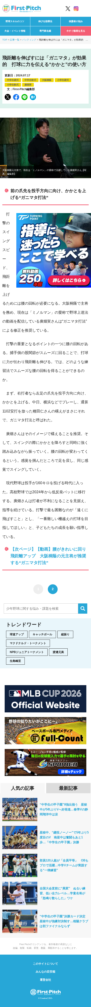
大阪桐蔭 (46, 80)
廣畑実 (28, 84)
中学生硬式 (13, 80)
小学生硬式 (63, 80)
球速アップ (17, 634)
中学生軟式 (30, 80)
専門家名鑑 (45, 31)
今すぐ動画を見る (75, 31)
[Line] (24, 97)
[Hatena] (33, 97)
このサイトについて (45, 963)
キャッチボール (42, 634)
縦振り (65, 634)
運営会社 (45, 979)
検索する (82, 608)
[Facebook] (16, 97)
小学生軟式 (13, 84)
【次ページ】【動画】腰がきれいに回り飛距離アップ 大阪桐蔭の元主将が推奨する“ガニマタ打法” (48, 556)
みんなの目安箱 (45, 971)
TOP (4, 39)
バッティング (29, 39)
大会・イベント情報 (14, 31)
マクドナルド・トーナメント (28, 643)
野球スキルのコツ (15, 21)
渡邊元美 (58, 652)
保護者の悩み (76, 21)
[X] (8, 97)
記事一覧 (14, 39)
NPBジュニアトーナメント (27, 652)
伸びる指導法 (45, 21)
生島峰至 (15, 661)
